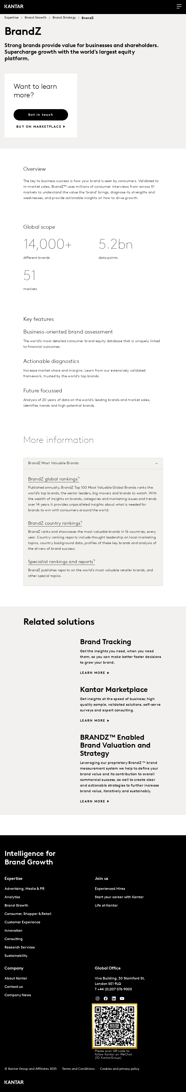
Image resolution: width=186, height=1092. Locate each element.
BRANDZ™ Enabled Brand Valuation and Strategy (115, 745)
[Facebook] (105, 999)
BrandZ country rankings (54, 523)
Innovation (13, 931)
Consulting (14, 939)
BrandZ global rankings (53, 479)
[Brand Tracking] (49, 655)
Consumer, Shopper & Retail (28, 914)
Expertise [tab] (13, 879)
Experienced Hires (110, 889)
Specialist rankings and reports (60, 562)
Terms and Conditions (78, 1069)
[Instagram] (97, 999)
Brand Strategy (64, 17)
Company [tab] (14, 969)
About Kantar (16, 978)
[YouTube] (114, 999)
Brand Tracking (105, 642)
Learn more (92, 673)
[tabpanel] (93, 527)
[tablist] (93, 963)
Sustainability (16, 956)
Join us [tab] (101, 879)
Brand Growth (36, 17)
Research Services (20, 947)
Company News (18, 995)
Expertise (12, 17)
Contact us (14, 987)
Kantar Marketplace (113, 690)
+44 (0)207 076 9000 (115, 989)
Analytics (12, 897)
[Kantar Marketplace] (49, 703)
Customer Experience (22, 922)
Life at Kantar (106, 905)
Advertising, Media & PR (24, 889)
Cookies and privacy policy (119, 1069)
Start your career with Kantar (119, 897)
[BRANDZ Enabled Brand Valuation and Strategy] (49, 751)
